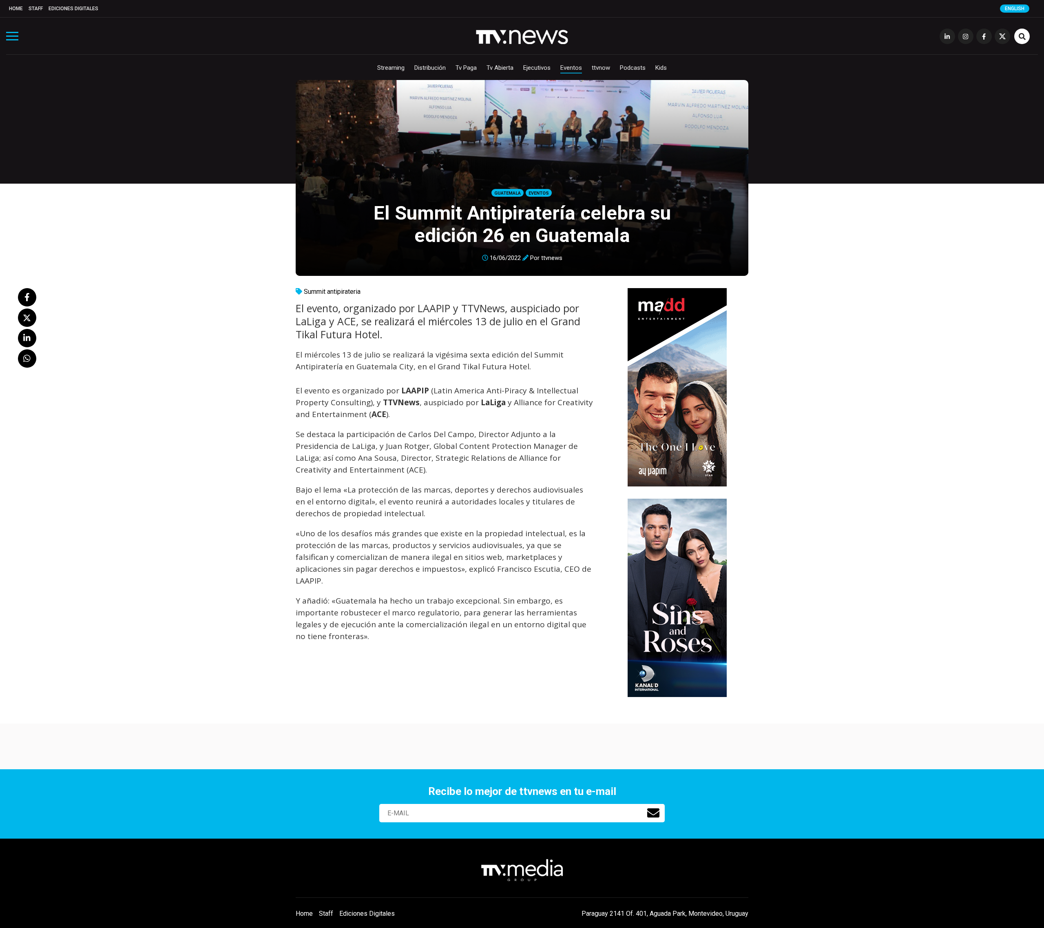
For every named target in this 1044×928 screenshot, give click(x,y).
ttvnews (551, 258)
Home (16, 8)
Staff (36, 8)
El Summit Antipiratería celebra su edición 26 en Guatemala (522, 224)
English (1014, 8)
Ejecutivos (537, 67)
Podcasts (633, 67)
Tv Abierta (500, 67)
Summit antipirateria (332, 291)
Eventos (571, 67)
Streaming (391, 67)
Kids (661, 67)
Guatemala (507, 193)
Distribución (430, 67)
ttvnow (601, 67)
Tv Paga (466, 67)
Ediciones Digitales (73, 8)
